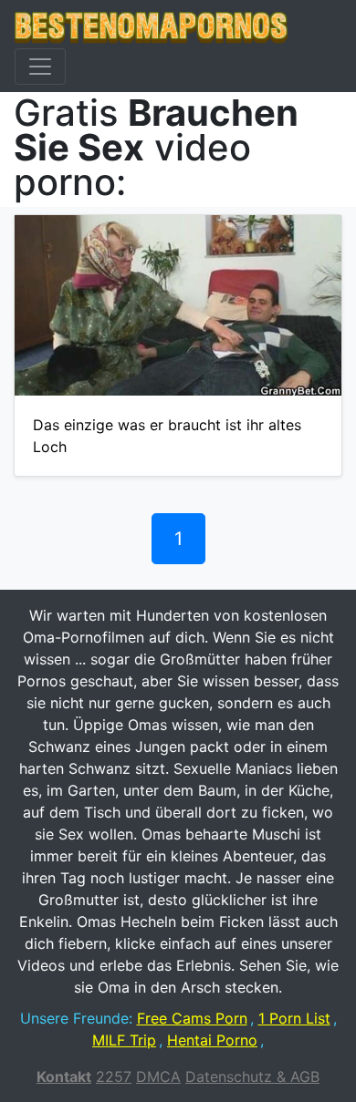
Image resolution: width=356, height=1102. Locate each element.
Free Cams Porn (192, 1018)
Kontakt (64, 1076)
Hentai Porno (212, 1040)
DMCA (158, 1076)
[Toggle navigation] (40, 66)
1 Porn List (294, 1018)
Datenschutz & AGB (252, 1076)
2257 (113, 1076)
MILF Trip (124, 1040)
